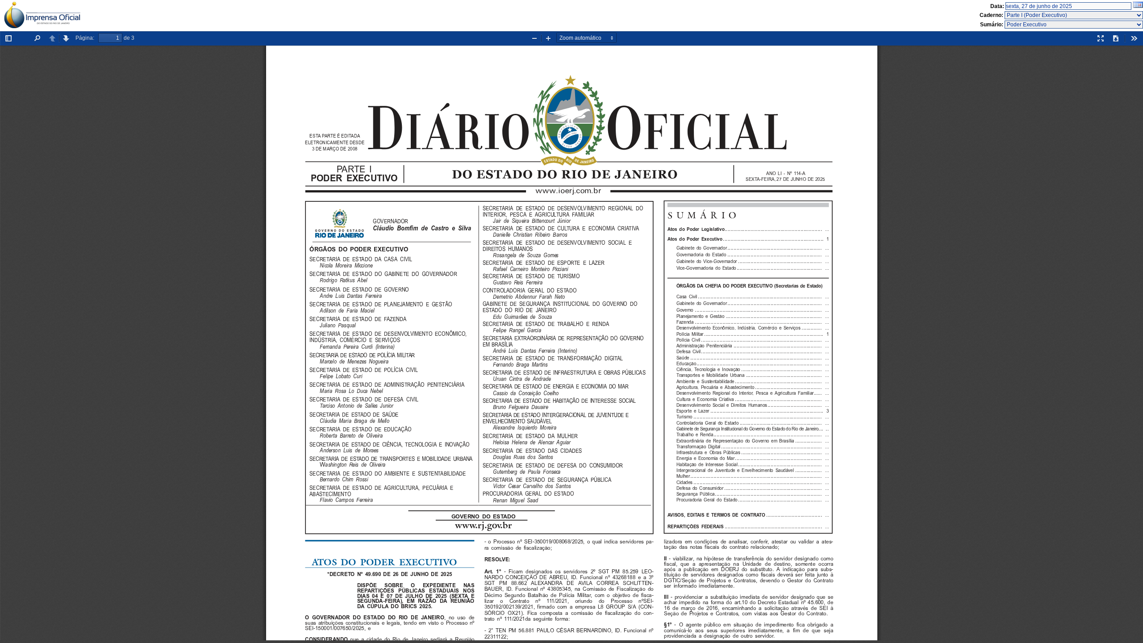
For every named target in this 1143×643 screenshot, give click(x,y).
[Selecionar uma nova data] (1138, 6)
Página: (84, 38)
